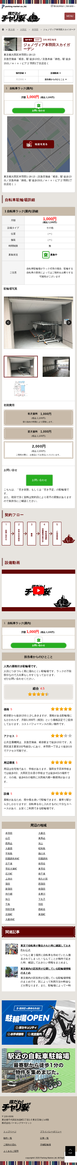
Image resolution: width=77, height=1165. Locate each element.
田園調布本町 (12, 858)
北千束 (8, 863)
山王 (7, 838)
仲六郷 (8, 894)
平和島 (8, 853)
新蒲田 (8, 888)
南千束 (41, 873)
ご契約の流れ (9, 1144)
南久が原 (43, 878)
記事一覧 (44, 1138)
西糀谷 (41, 909)
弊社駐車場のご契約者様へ (64, 6)
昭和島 (41, 848)
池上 (40, 843)
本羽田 (8, 833)
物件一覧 (7, 1138)
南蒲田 (41, 888)
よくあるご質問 (10, 1151)
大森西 (8, 848)
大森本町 (10, 919)
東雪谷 (41, 868)
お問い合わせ (38, 110)
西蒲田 (41, 883)
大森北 (41, 833)
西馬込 (8, 843)
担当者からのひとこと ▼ (56, 79)
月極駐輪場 (45, 1144)
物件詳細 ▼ (21, 73)
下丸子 (41, 899)
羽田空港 (10, 909)
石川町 (8, 873)
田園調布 (43, 858)
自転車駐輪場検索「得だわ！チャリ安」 (16, 1106)
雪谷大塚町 (11, 868)
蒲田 (7, 883)
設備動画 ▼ (56, 73)
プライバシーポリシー (51, 1131)
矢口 (7, 899)
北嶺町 (8, 914)
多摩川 (41, 894)
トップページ (9, 1131)
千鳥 (7, 904)
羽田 (40, 904)
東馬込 (41, 838)
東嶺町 (41, 914)
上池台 (8, 878)
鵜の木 (41, 853)
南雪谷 (41, 863)
